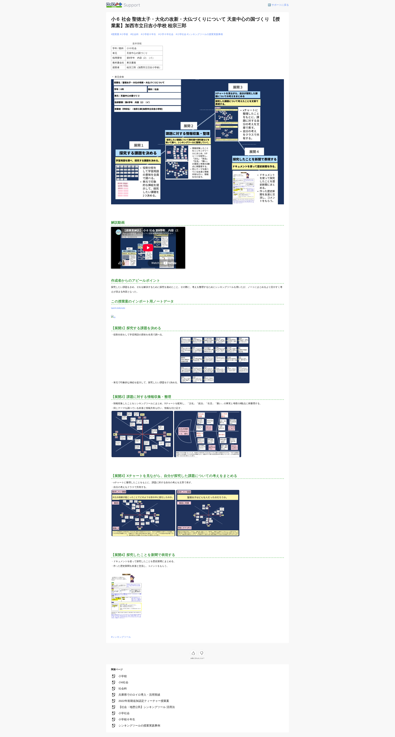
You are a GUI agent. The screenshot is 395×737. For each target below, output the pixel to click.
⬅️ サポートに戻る (278, 5)
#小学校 (124, 34)
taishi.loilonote (118, 308)
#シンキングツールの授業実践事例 (205, 34)
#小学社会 (181, 34)
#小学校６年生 (148, 34)
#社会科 (134, 34)
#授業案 (115, 34)
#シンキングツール (121, 637)
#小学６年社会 (165, 34)
